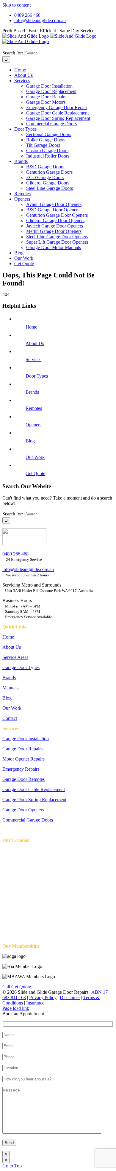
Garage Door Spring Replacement (34, 799)
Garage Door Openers (23, 809)
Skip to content (16, 4)
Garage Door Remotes (23, 779)
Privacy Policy (43, 997)
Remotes (34, 408)
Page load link (15, 1008)
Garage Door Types (21, 667)
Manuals (10, 687)
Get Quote (35, 473)
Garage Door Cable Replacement (33, 789)
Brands (32, 392)
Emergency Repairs (20, 769)
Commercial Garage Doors (27, 819)
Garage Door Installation (25, 738)
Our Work (35, 457)
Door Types (37, 375)
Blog (30, 440)
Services (33, 359)
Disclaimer (70, 997)
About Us (35, 343)
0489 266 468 (15, 553)
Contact (9, 718)
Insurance (35, 1002)
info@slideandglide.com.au (28, 569)
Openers (33, 424)
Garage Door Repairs (22, 748)
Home (31, 326)
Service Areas (15, 657)
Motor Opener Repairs (23, 758)
